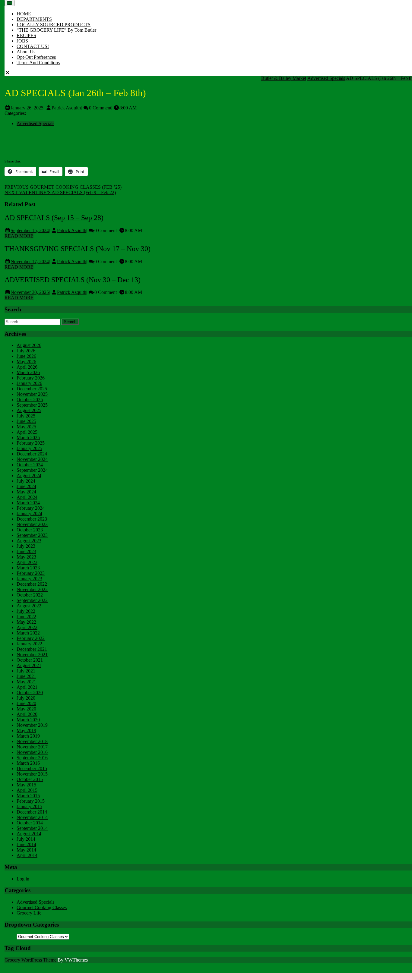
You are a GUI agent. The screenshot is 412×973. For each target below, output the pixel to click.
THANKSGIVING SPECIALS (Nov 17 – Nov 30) (78, 249)
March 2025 (28, 437)
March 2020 (28, 719)
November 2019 (32, 725)
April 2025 (27, 432)
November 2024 (32, 459)
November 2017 (32, 746)
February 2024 (31, 508)
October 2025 (30, 399)
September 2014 (32, 828)
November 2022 (32, 589)
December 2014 (32, 811)
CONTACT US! (33, 46)
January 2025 (29, 448)
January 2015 (29, 806)
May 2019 (26, 730)
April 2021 (27, 687)
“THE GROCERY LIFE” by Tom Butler (56, 30)
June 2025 (26, 421)
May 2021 (26, 681)
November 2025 (32, 394)
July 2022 (26, 611)
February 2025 (31, 443)
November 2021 (32, 654)
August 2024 (29, 475)
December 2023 (32, 518)
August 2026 (29, 345)
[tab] (9, 3)
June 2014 (26, 844)
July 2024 (26, 480)
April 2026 (27, 367)
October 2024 (30, 464)
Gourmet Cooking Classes (42, 907)
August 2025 (29, 410)
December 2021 (32, 649)
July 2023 (26, 546)
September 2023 (32, 535)
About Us (26, 51)
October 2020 (30, 692)
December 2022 (32, 584)
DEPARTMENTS (34, 19)
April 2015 (27, 790)
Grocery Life (29, 912)
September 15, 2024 (30, 230)
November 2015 (32, 773)
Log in (23, 878)
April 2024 (27, 497)
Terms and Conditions (38, 62)
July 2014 (26, 839)
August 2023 (29, 540)
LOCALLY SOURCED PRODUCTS (53, 24)
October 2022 (30, 594)
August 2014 (29, 833)
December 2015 (32, 768)
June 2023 (26, 551)
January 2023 (29, 578)
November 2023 (32, 524)
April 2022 (27, 627)
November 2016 (32, 752)
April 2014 (27, 855)
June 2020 (26, 703)
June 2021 (26, 676)
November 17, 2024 (30, 261)
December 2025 (32, 388)
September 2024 (32, 470)
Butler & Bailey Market (283, 78)
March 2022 (28, 632)
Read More (19, 235)
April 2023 (27, 562)
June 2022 (26, 616)
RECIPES (26, 35)
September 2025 (32, 405)
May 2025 (26, 426)
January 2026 (29, 383)
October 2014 (30, 822)
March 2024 (28, 502)
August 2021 (29, 665)
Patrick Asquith (66, 107)
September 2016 (32, 757)
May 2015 (26, 784)
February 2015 (31, 801)
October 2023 (30, 529)
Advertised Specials (326, 78)
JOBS (22, 40)
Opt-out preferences (36, 57)
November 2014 (32, 817)
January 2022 (29, 643)
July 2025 (26, 415)
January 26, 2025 (27, 107)
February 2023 (31, 573)
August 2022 (29, 605)
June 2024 (26, 486)
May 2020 (26, 708)
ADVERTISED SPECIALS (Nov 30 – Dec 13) (73, 280)
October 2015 (30, 779)
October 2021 (30, 660)
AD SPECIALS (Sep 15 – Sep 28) (54, 218)
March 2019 (28, 735)
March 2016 (28, 763)
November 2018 (32, 741)
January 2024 (29, 513)
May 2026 (26, 361)
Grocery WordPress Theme (30, 959)
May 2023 (26, 556)
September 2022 (32, 600)
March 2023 (28, 567)
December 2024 (32, 453)
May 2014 (26, 849)
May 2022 (26, 622)
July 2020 (26, 698)
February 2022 (31, 638)
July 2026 (26, 350)
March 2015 (28, 795)
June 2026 (26, 356)
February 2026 (31, 377)
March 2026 (28, 372)
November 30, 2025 (30, 292)
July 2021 (26, 670)
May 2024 (26, 491)
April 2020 (27, 714)
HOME (24, 13)
